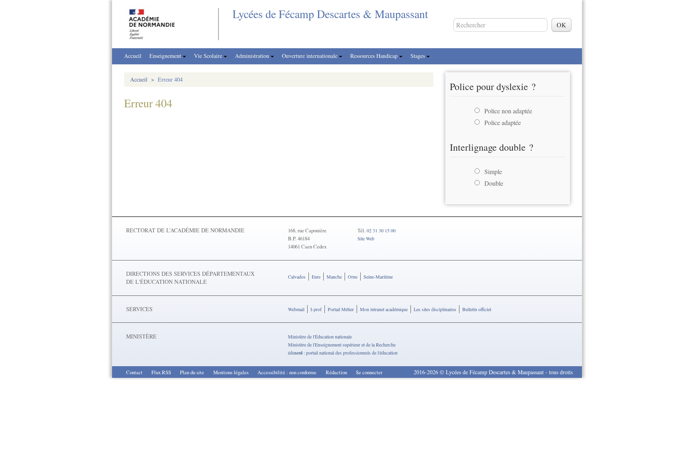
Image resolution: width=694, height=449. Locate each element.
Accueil (132, 55)
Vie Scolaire (209, 55)
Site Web (365, 238)
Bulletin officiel (476, 309)
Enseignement (166, 55)
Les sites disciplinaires (435, 309)
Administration (253, 55)
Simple (493, 171)
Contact (134, 372)
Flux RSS (161, 372)
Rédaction (336, 372)
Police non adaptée (508, 111)
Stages (418, 55)
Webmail (296, 309)
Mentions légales (231, 372)
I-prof (316, 309)
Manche (334, 276)
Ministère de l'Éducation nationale (320, 336)
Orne (352, 276)
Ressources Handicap (374, 55)
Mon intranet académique (384, 309)
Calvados (297, 276)
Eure (316, 276)
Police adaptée (502, 122)
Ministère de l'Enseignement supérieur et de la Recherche (342, 344)
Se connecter (369, 372)
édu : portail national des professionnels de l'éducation (343, 352)
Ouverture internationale (310, 55)
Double (493, 183)
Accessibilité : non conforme (286, 372)
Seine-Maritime (378, 276)
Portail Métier (341, 309)
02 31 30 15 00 (381, 230)
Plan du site (192, 372)
